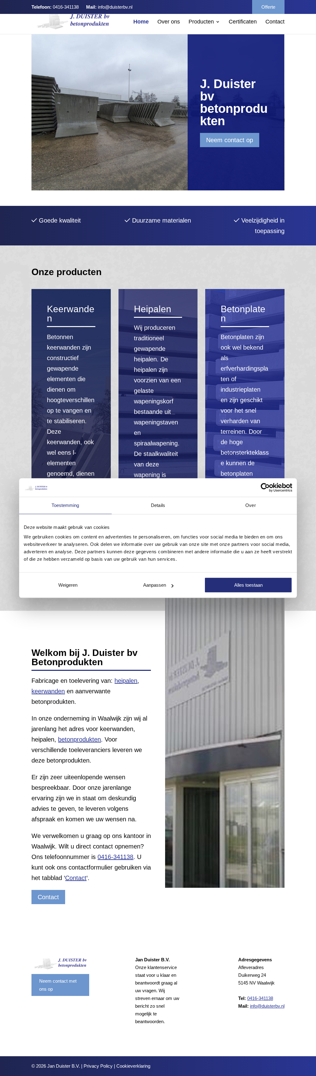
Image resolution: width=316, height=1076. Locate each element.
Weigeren (67, 585)
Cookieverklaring (133, 1066)
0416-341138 (66, 7)
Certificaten (243, 22)
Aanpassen (154, 585)
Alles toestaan (248, 585)
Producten (201, 22)
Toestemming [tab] (65, 505)
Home (141, 22)
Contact (275, 22)
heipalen (125, 680)
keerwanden (48, 691)
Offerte (268, 7)
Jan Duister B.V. (63, 1066)
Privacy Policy (98, 1066)
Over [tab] (250, 505)
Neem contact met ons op (58, 985)
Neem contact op (229, 140)
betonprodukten (79, 739)
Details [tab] (158, 505)
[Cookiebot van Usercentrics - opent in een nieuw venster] (265, 487)
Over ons (168, 22)
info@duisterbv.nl (115, 7)
